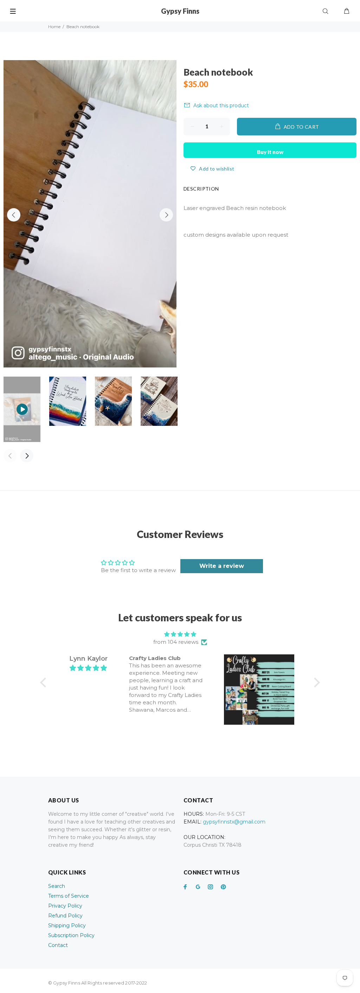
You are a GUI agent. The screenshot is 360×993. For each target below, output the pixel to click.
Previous (13, 215)
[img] (180, 634)
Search (56, 886)
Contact (58, 945)
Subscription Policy (71, 935)
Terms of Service (68, 896)
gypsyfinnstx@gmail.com (234, 822)
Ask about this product (221, 105)
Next (166, 215)
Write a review (221, 566)
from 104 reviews (175, 642)
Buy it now (270, 152)
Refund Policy (65, 915)
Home (54, 26)
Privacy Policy (65, 906)
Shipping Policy (67, 925)
